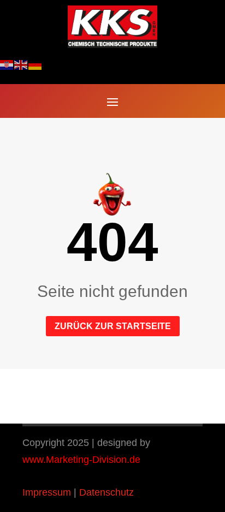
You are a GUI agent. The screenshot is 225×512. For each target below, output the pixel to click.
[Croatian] (7, 64)
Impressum (46, 492)
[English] (21, 64)
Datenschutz (106, 492)
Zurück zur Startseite (113, 326)
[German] (35, 64)
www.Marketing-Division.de (81, 459)
